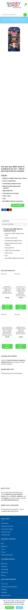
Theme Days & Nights (7, 529)
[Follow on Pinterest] (17, 11)
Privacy (3, 552)
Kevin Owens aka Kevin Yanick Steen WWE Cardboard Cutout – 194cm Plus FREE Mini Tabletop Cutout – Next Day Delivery (7, 331)
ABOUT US (4, 546)
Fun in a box (4, 583)
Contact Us (4, 566)
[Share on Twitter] (5, 209)
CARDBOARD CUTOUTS (16, 19)
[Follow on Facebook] (9, 11)
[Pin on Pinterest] (10, 209)
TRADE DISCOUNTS (7, 555)
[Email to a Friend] (8, 209)
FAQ (2, 543)
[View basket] (25, 5)
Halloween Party (5, 534)
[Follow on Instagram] (12, 11)
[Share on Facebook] (2, 209)
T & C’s (3, 549)
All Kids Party (4, 523)
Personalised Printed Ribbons (9, 586)
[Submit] (25, 14)
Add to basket (17, 205)
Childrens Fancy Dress (7, 526)
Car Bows (3, 589)
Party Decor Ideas (6, 532)
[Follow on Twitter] (15, 11)
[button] (2, 5)
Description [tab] (5, 221)
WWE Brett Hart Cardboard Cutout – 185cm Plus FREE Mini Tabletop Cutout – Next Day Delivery (21, 330)
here (17, 511)
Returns (3, 575)
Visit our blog (4, 569)
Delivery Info (4, 572)
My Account (4, 563)
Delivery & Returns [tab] (8, 224)
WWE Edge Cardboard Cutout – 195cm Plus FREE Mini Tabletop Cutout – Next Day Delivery (7, 290)
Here (21, 201)
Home (4, 19)
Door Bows (4, 592)
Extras (8, 19)
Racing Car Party (5, 595)
